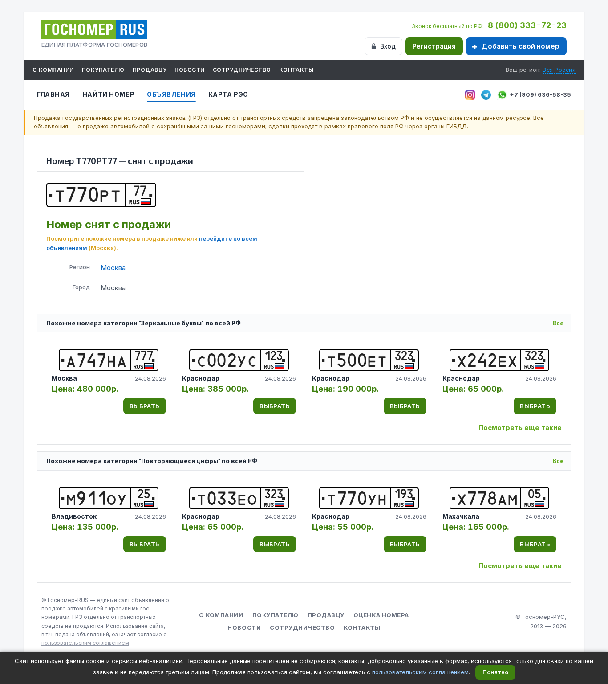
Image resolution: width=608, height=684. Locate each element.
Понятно (495, 672)
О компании (53, 69)
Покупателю (103, 69)
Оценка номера (381, 614)
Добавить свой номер (520, 46)
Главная (53, 94)
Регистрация (434, 46)
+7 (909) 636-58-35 (540, 94)
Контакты (296, 69)
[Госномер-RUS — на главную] (94, 29)
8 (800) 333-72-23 (527, 25)
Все (558, 323)
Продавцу (150, 69)
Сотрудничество (242, 69)
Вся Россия (559, 69)
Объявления (171, 94)
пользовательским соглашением (85, 642)
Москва (113, 267)
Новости (189, 69)
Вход (388, 46)
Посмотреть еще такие (520, 427)
